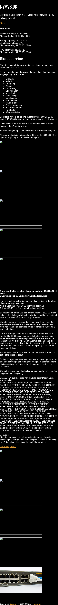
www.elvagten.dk (8, 446)
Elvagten (13, 604)
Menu (2, 23)
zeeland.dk (38, 604)
